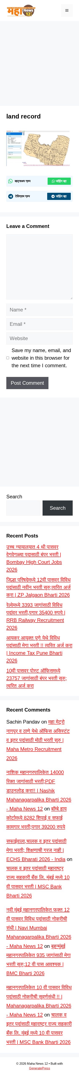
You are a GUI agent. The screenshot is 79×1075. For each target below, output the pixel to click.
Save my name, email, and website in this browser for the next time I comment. (41, 357)
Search (14, 496)
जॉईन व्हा (61, 181)
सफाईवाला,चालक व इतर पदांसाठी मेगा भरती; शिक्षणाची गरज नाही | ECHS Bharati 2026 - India (36, 850)
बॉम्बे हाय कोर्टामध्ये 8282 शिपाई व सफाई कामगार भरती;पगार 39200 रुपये (36, 818)
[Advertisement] (39, 1028)
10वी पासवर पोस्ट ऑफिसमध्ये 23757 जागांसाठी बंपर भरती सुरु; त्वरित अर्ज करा (36, 678)
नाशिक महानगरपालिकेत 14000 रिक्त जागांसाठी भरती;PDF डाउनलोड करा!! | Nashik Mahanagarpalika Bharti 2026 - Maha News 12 (38, 790)
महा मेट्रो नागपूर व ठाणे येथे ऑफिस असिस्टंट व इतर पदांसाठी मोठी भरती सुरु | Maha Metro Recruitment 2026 (38, 740)
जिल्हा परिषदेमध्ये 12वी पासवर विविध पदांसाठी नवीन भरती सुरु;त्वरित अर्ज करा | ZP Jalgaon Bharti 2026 (38, 587)
